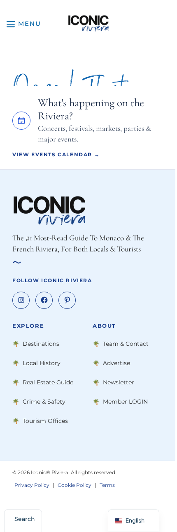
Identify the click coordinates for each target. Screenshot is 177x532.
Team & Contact (126, 343)
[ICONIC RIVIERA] (88, 23)
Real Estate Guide (48, 382)
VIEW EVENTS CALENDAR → (56, 154)
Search (24, 519)
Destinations (41, 343)
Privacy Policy (31, 485)
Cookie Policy (74, 485)
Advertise (116, 363)
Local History (42, 363)
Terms (107, 485)
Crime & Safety (44, 401)
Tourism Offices (45, 421)
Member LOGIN (125, 401)
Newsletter (118, 382)
